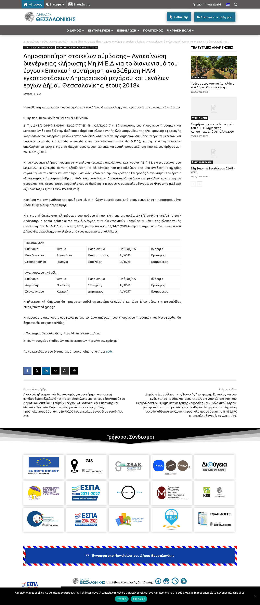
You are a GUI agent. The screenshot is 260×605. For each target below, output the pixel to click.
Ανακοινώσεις (199, 118)
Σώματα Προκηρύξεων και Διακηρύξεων (77, 47)
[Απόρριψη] (255, 596)
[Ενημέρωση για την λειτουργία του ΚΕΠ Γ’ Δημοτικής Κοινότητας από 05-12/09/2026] (214, 108)
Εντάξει (122, 598)
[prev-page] (193, 184)
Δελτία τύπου (199, 77)
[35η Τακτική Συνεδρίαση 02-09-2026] (214, 152)
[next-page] (199, 184)
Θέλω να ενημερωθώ (54, 41)
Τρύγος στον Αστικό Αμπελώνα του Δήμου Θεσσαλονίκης (212, 85)
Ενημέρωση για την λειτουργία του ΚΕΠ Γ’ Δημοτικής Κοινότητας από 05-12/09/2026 (212, 127)
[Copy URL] (74, 371)
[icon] (158, 583)
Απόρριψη (139, 598)
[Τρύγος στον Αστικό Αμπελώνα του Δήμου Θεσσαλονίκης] (214, 67)
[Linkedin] (46, 371)
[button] (235, 4)
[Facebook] (27, 371)
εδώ (109, 351)
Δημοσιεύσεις (31, 41)
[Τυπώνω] (65, 371)
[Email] (55, 371)
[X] (37, 371)
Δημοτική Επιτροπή (201, 162)
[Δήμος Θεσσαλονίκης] (54, 17)
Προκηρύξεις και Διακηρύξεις (85, 41)
